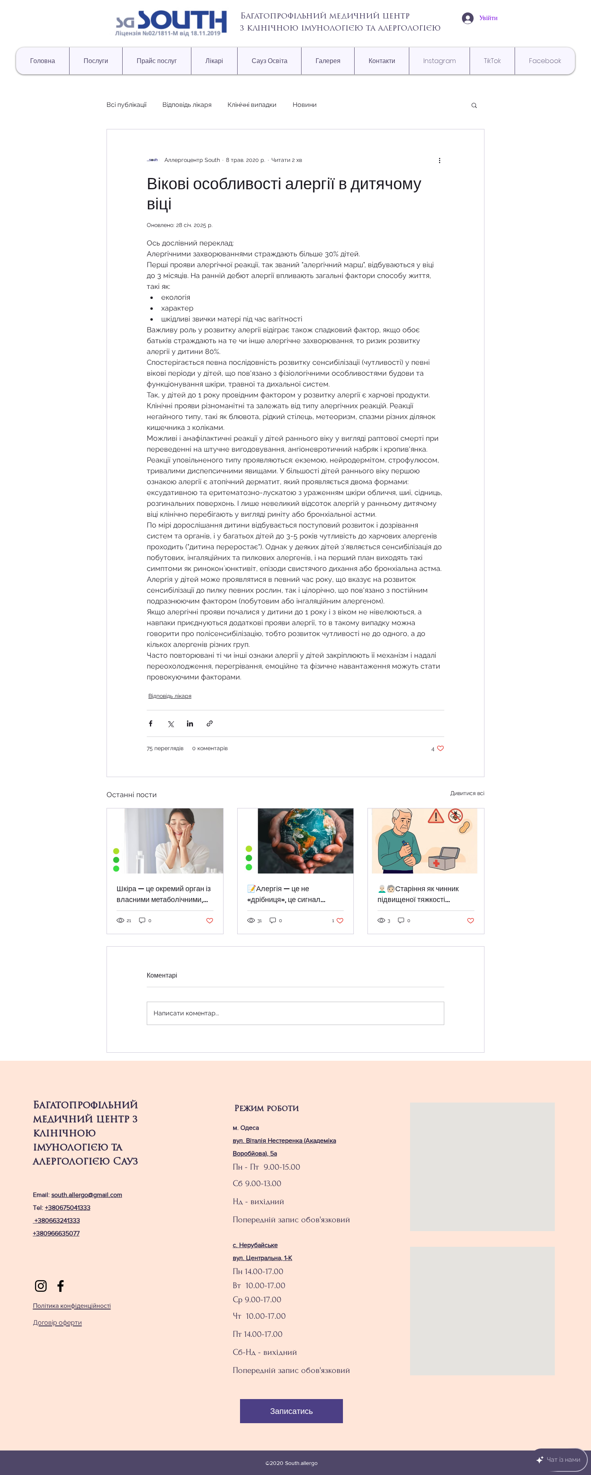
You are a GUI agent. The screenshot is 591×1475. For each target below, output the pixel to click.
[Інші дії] (439, 160)
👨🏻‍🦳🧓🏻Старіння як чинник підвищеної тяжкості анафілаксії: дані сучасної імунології (421, 894)
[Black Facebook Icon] (60, 1286)
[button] (474, 105)
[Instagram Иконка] (41, 1286)
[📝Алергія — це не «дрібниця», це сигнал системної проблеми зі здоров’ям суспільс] (296, 841)
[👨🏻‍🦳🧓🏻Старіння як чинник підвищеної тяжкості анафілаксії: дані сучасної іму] (426, 841)
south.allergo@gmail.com (86, 1194)
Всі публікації (126, 104)
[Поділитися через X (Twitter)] (170, 723)
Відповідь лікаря (186, 104)
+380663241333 (57, 1220)
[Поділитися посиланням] (209, 723)
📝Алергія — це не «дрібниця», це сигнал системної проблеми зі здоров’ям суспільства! (286, 894)
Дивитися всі (467, 793)
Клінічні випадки (252, 104)
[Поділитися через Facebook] (150, 723)
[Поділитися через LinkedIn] (190, 723)
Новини (305, 104)
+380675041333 (67, 1207)
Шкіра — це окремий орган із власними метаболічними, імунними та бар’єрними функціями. (164, 894)
